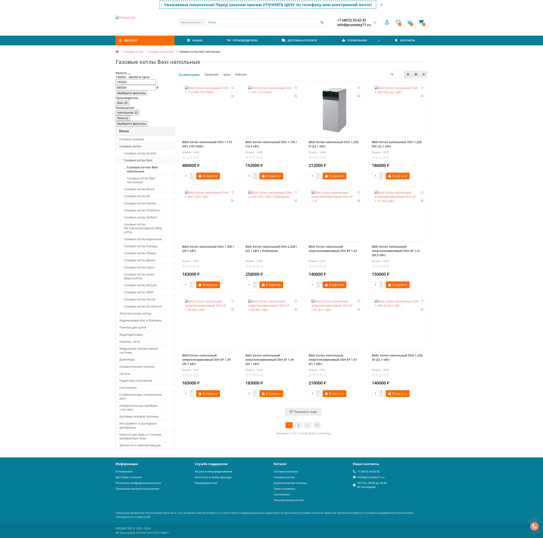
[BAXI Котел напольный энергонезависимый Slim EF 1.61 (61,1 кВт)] (335, 323)
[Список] (416, 74)
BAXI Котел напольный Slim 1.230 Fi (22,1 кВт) (333, 144)
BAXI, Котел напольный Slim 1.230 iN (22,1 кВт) (397, 357)
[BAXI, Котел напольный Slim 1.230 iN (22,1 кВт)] (398, 323)
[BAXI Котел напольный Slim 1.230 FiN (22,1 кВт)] (398, 110)
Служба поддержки (211, 464)
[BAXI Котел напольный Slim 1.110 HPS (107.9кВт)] (208, 110)
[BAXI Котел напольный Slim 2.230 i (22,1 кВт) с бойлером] (271, 214)
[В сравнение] (232, 96)
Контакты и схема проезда (213, 477)
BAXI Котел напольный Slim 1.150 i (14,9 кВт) (271, 144)
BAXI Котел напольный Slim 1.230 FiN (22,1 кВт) (397, 144)
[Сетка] (408, 74)
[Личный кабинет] (387, 22)
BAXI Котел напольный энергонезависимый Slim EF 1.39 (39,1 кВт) (206, 359)
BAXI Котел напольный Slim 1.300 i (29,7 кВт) (208, 249)
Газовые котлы (133, 51)
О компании (124, 471)
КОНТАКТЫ (407, 40)
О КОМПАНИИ (357, 40)
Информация (127, 464)
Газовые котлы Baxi (161, 51)
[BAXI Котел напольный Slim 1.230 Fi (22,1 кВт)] (335, 110)
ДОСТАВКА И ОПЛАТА (302, 40)
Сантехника (282, 494)
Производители (206, 483)
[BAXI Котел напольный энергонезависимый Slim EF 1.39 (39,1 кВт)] (208, 323)
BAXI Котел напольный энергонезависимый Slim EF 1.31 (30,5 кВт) (396, 251)
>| (317, 425)
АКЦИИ (197, 40)
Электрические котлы (289, 500)
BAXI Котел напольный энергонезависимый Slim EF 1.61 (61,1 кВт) (333, 359)
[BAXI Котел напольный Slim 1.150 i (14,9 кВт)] (271, 110)
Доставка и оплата (129, 477)
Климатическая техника (290, 483)
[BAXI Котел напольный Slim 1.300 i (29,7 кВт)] (208, 214)
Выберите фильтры (131, 93)
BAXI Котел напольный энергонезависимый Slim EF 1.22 (333, 249)
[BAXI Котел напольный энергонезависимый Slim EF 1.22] (335, 214)
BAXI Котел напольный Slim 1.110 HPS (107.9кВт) (207, 144)
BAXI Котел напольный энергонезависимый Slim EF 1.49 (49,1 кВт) (269, 359)
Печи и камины (284, 488)
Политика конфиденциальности (138, 483)
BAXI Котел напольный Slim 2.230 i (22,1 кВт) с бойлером (271, 249)
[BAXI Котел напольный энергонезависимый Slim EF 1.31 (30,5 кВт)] (398, 214)
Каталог (280, 464)
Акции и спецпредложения (213, 471)
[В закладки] (232, 88)
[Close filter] (129, 74)
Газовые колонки (286, 471)
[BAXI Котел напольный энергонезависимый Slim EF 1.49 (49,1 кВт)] (271, 323)
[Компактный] (423, 74)
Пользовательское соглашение (137, 488)
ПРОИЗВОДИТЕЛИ (245, 40)
